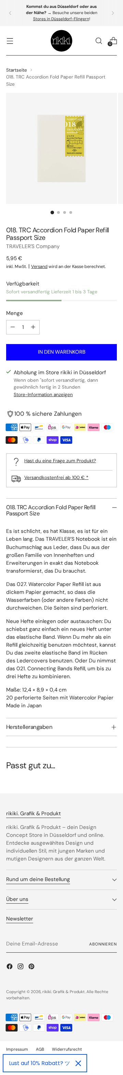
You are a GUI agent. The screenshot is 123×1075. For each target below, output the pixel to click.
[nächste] (112, 13)
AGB (40, 1049)
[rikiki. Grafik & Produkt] (61, 41)
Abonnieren (103, 944)
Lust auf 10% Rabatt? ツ (39, 1063)
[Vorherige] (10, 13)
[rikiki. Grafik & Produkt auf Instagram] (21, 967)
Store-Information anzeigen (43, 394)
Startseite (16, 70)
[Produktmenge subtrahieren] (12, 327)
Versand (39, 266)
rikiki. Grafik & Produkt (63, 991)
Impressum (17, 1049)
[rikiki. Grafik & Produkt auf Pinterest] (32, 967)
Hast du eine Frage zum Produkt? (60, 460)
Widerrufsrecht (67, 1049)
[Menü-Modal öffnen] (10, 41)
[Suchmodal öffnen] (99, 41)
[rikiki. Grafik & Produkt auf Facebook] (10, 967)
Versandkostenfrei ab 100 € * (56, 477)
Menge (14, 313)
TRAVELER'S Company (33, 246)
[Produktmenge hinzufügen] (33, 327)
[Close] (78, 1063)
